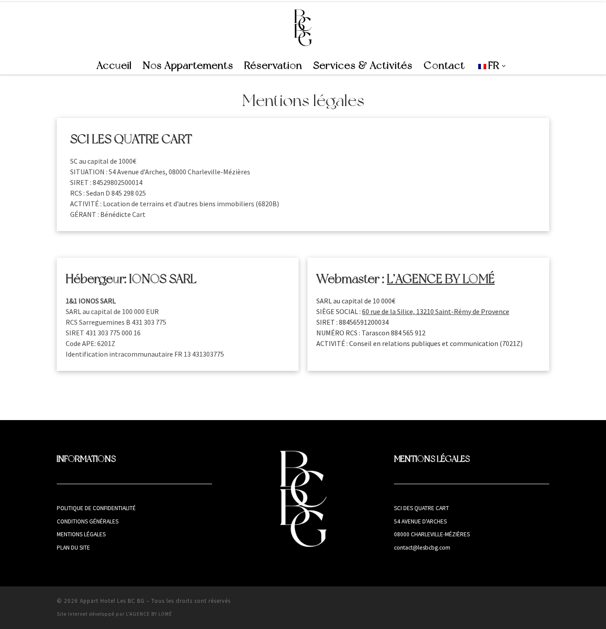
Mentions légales (81, 534)
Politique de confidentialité (96, 508)
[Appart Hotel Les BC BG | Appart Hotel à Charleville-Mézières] (303, 27)
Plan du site (73, 547)
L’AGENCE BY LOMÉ (441, 278)
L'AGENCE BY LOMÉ (149, 614)
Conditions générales (87, 521)
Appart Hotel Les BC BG (112, 601)
